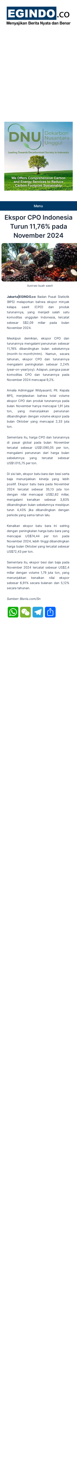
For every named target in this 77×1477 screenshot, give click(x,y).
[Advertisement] (38, 72)
